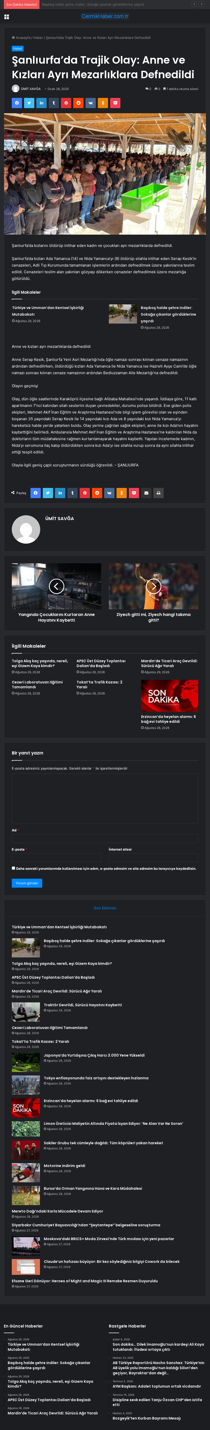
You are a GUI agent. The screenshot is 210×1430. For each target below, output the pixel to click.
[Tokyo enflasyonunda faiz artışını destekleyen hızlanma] (26, 1085)
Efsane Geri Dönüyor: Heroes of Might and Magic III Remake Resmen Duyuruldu (85, 1281)
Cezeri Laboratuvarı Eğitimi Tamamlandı (37, 685)
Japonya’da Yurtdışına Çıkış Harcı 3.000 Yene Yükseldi (94, 1055)
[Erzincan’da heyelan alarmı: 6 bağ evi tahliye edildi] (169, 696)
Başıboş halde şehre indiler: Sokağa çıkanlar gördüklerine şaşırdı (168, 314)
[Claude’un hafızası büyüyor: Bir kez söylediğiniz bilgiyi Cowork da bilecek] (26, 1267)
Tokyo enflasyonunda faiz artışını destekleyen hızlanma (96, 1078)
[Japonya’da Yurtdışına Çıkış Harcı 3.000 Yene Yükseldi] (26, 1062)
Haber (38, 38)
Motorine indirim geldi (64, 1165)
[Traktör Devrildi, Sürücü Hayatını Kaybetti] (26, 1012)
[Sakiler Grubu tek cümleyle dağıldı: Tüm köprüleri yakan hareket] (26, 1150)
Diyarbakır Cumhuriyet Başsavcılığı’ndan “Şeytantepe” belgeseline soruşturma (86, 1225)
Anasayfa (22, 38)
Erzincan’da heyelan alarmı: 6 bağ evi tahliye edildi (168, 719)
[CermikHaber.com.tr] (105, 16)
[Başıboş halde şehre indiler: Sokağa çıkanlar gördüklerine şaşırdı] (123, 314)
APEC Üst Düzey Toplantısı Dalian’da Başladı (101, 663)
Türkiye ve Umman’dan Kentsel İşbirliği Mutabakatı (59, 927)
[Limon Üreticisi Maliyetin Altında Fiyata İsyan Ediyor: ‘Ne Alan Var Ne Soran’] (26, 1129)
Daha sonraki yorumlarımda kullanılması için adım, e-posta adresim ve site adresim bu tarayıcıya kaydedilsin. (106, 868)
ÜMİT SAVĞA (31, 89)
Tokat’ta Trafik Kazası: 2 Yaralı (99, 685)
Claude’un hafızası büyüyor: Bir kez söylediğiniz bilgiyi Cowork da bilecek (112, 1261)
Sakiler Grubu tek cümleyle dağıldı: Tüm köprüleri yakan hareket (103, 1143)
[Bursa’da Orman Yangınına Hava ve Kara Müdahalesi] (26, 1195)
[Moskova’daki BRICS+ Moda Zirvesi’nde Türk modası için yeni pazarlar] (26, 1245)
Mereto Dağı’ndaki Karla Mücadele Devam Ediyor (57, 1211)
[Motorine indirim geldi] (26, 1172)
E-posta (19, 849)
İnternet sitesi (120, 849)
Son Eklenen (105, 908)
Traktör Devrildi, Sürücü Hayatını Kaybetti (83, 1005)
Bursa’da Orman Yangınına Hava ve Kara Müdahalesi (93, 1188)
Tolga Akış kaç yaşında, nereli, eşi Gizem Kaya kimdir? (84, 4)
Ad (15, 830)
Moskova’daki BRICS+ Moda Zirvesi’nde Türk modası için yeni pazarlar (109, 1238)
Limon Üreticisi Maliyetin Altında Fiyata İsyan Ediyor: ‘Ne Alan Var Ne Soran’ (113, 1123)
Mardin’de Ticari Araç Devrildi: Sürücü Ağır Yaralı (169, 663)
